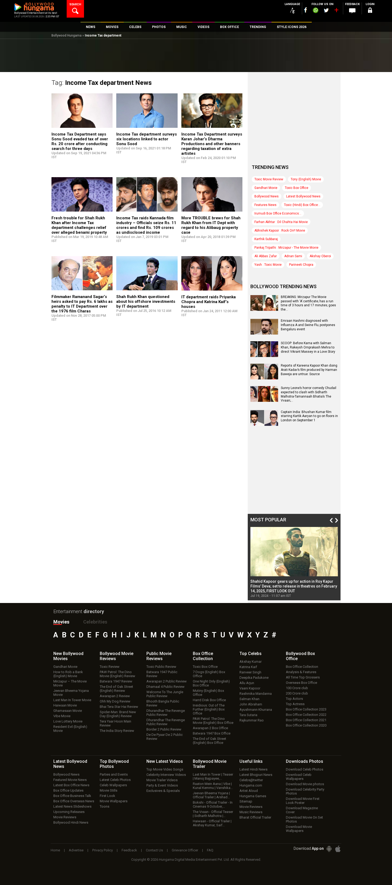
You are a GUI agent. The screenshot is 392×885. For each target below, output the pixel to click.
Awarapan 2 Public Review (166, 681)
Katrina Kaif (248, 667)
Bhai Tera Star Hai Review (119, 707)
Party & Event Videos (162, 785)
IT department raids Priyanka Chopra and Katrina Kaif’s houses (208, 302)
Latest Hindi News (253, 769)
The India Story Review (117, 731)
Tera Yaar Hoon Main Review (115, 723)
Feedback (129, 850)
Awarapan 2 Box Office (210, 728)
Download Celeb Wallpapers (298, 777)
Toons (104, 806)
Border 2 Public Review (163, 729)
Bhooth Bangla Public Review (162, 703)
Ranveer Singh (250, 672)
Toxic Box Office (296, 188)
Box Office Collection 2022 (306, 715)
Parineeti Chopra (301, 265)
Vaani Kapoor (249, 688)
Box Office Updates (68, 790)
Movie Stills (108, 790)
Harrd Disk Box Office (209, 700)
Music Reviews (250, 812)
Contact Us (154, 850)
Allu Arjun (246, 683)
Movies (61, 622)
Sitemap (245, 801)
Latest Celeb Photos (115, 780)
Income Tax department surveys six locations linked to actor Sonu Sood (146, 139)
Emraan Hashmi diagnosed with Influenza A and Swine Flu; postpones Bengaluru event (308, 325)
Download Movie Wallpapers (299, 829)
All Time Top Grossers (303, 677)
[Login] (370, 11)
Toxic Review (109, 667)
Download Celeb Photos (304, 769)
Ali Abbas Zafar (265, 256)
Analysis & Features (301, 672)
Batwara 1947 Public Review (161, 674)
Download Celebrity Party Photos (305, 791)
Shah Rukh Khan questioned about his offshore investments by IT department (145, 301)
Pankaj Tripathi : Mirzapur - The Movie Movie (286, 247)
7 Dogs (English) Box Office (209, 674)
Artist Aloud (248, 791)
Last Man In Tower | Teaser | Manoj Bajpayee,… (213, 776)
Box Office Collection (302, 667)
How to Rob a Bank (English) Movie (68, 674)
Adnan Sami (293, 256)
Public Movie (158, 656)
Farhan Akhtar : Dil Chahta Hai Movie (281, 222)
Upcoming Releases (69, 812)
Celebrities (95, 622)
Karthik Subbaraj (266, 239)
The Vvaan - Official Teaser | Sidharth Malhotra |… (213, 814)
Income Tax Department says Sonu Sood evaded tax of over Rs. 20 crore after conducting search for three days (79, 141)
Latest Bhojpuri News (255, 775)
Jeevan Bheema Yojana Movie (71, 693)
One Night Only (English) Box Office (211, 683)
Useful (251, 761)
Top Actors (294, 699)
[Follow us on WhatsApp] (315, 10)
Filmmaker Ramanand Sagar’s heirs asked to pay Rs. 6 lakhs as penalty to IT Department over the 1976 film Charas (82, 303)
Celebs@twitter (251, 780)
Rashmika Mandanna (255, 694)
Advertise (76, 850)
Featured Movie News (70, 780)
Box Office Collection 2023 (306, 709)
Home (55, 850)
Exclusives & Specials (163, 791)
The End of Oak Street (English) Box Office (209, 741)
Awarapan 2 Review (115, 696)
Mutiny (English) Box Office (208, 693)
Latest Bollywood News (303, 196)
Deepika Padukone (254, 678)
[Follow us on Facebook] (305, 10)
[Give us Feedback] (352, 11)
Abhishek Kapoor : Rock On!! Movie (279, 230)
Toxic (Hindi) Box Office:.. (302, 205)
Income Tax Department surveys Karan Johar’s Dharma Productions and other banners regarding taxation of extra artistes (211, 144)
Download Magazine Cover (302, 810)
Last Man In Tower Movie (72, 700)
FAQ (210, 850)
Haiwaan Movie (65, 705)
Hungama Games (252, 796)
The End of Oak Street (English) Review (116, 689)
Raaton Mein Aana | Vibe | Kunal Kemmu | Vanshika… (213, 786)
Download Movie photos (305, 784)
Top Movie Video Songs (164, 769)
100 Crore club (297, 688)
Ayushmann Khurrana (255, 710)
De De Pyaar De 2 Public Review (164, 737)
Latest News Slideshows (72, 806)
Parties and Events (114, 774)
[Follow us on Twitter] (326, 10)
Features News (265, 205)
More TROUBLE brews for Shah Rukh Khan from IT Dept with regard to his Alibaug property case (211, 225)
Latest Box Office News (71, 785)
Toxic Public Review (161, 667)
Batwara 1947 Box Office (211, 733)
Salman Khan (249, 699)
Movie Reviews (64, 817)
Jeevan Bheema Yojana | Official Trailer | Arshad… (211, 795)
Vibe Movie (61, 716)
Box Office (203, 656)
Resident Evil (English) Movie (70, 729)
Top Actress (295, 704)
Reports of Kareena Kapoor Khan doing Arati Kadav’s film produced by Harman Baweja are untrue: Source (309, 370)
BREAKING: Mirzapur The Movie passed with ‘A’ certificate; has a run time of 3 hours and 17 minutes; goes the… (308, 303)
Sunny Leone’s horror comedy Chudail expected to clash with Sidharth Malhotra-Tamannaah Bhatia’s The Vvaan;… (308, 394)
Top (250, 653)
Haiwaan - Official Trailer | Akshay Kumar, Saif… (212, 823)
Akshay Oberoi (320, 256)
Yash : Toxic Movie (268, 265)
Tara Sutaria (248, 715)
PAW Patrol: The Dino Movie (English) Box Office (213, 721)
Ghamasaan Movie (67, 711)
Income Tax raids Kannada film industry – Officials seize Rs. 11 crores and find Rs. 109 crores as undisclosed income (146, 225)
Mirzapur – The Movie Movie (70, 683)
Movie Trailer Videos (162, 780)
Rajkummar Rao (251, 720)
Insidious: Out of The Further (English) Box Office (209, 709)
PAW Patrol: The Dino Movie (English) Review (117, 674)
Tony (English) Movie (306, 179)
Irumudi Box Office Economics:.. (277, 213)
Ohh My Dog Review (115, 701)
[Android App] (329, 849)
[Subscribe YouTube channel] (336, 11)
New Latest (164, 761)
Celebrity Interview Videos (166, 775)
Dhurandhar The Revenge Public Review (165, 713)
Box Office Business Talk (72, 796)
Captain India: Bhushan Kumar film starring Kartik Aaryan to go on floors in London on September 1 (309, 416)
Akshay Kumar (250, 662)
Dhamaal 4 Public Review (165, 687)
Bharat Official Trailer (255, 817)
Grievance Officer (185, 850)
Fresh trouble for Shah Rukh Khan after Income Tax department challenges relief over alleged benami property (79, 225)
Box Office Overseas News (73, 801)
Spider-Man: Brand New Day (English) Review (118, 714)
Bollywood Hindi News (70, 822)
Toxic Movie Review (268, 179)
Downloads (304, 761)
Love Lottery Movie (67, 721)
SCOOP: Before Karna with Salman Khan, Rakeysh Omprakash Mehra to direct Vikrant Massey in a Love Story (308, 347)
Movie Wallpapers (113, 801)
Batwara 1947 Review (116, 681)
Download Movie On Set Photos (304, 819)
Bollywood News (266, 196)
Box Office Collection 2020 (306, 725)
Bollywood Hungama (66, 35)
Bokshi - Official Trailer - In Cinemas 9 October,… (213, 804)
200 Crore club (297, 693)
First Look (107, 796)
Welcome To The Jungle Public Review (164, 694)
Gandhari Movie (265, 188)
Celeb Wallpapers (113, 785)
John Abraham (250, 704)
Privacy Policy (102, 850)
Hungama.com (250, 785)
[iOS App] (338, 849)
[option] (294, 562)
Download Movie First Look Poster (302, 801)
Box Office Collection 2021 (306, 720)
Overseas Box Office (301, 683)
